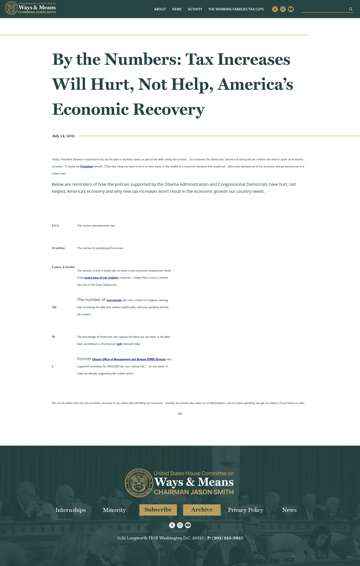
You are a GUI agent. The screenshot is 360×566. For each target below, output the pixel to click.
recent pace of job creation (101, 277)
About (160, 9)
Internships (70, 509)
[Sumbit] (351, 8)
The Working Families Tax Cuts (236, 9)
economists (114, 300)
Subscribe (158, 509)
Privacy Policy (245, 509)
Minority (114, 509)
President (86, 166)
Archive (202, 509)
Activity (195, 9)
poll (119, 343)
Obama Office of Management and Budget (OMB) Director (129, 359)
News (177, 9)
